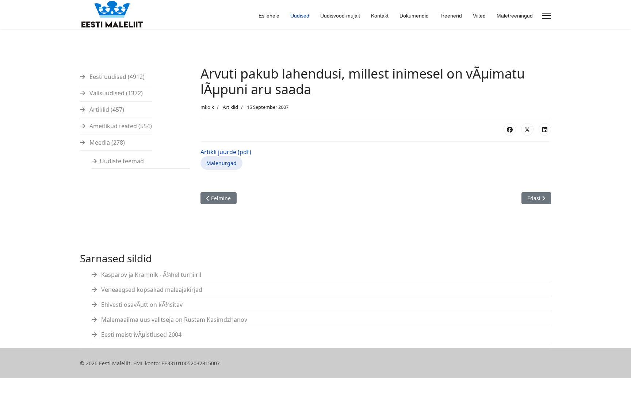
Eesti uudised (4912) (116, 77)
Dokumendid (414, 16)
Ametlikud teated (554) (120, 126)
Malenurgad (221, 163)
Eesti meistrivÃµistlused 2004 (140, 335)
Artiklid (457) (106, 110)
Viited (479, 16)
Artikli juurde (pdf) (225, 152)
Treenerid (451, 16)
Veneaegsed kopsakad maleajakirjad (151, 290)
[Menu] (546, 15)
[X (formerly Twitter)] (527, 129)
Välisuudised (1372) (115, 93)
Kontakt (380, 16)
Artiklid (230, 107)
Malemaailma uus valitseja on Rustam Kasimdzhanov (173, 320)
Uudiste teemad (122, 161)
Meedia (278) (106, 142)
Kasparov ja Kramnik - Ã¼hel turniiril (150, 275)
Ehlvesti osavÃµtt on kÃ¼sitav (141, 305)
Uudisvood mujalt (340, 16)
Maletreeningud (515, 16)
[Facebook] (510, 129)
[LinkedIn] (545, 129)
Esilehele (269, 16)
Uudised (299, 16)
